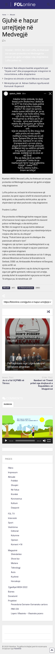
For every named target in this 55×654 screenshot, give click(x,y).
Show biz (15, 559)
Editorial (14, 531)
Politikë (14, 481)
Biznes (11, 592)
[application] (27, 429)
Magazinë (12, 550)
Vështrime (13, 527)
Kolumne (15, 535)
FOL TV (11, 514)
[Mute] (44, 440)
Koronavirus (16, 499)
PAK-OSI (15, 609)
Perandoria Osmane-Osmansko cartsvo (29, 604)
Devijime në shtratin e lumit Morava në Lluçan (27, 79)
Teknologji (15, 568)
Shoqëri (14, 485)
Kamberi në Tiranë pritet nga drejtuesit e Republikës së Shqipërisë (41, 384)
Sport (10, 523)
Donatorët (12, 596)
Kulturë (14, 503)
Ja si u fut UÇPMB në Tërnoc (13, 382)
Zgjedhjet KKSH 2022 (17, 587)
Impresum (13, 472)
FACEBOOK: (8, 404)
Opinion (14, 540)
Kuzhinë (14, 577)
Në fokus (15, 490)
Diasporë (15, 508)
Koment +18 (16, 544)
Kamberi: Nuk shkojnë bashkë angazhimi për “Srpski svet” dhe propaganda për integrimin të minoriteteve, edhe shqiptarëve (27, 71)
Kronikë (14, 494)
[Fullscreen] (49, 440)
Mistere (14, 563)
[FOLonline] (23, 7)
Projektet (12, 601)
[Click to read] (27, 331)
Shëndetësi (16, 554)
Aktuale (11, 477)
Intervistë (12, 518)
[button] (27, 429)
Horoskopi (15, 581)
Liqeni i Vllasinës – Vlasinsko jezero (27, 613)
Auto (13, 572)
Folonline (17, 649)
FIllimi (10, 468)
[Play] (6, 440)
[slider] (25, 440)
